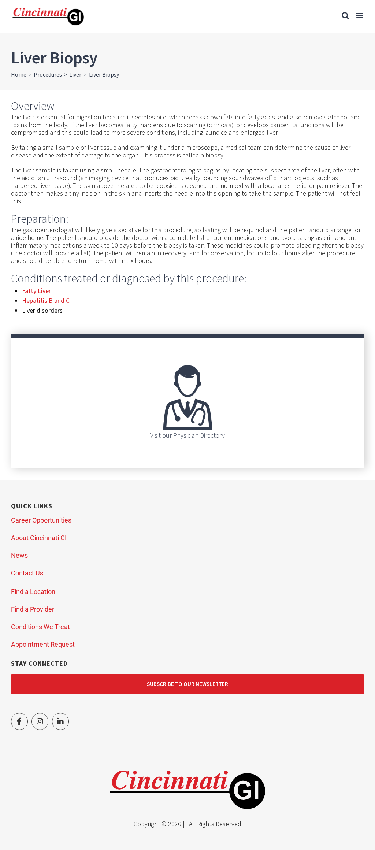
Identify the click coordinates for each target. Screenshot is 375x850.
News (19, 555)
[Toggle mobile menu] (360, 15)
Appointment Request (43, 644)
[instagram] (39, 721)
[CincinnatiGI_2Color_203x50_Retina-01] (187, 773)
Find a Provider (32, 609)
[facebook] (19, 721)
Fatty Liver (36, 291)
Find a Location (33, 591)
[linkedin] (60, 721)
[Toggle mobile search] (345, 15)
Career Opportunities (41, 520)
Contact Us (27, 573)
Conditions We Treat (40, 627)
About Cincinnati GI (39, 538)
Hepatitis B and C (46, 300)
